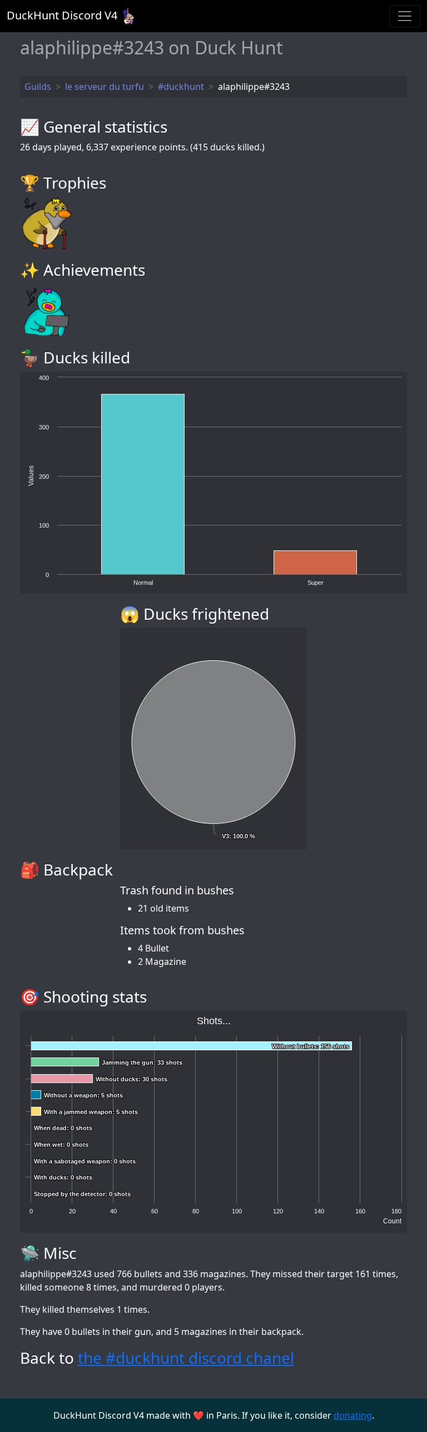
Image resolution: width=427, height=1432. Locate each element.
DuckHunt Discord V (62, 15)
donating (353, 1415)
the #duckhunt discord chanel (186, 1357)
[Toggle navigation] (404, 16)
